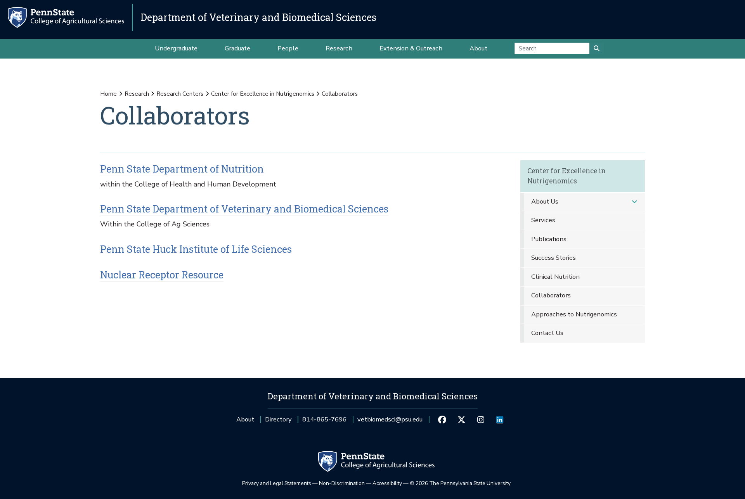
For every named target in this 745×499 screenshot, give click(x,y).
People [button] (287, 48)
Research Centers (179, 94)
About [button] (478, 48)
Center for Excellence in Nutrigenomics (262, 94)
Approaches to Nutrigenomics (574, 314)
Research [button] (339, 48)
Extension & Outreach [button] (410, 48)
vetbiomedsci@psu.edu (390, 422)
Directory (278, 419)
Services (543, 220)
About (245, 419)
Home (108, 94)
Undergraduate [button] (176, 48)
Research (137, 94)
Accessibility (387, 483)
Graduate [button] (237, 48)
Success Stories (553, 257)
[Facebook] (442, 419)
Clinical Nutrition (555, 276)
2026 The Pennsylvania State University (460, 483)
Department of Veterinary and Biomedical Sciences (258, 17)
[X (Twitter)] (461, 419)
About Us (544, 201)
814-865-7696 (324, 422)
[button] (634, 202)
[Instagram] (480, 419)
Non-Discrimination (342, 483)
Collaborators (551, 295)
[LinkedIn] (499, 419)
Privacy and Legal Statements (276, 483)
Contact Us (547, 332)
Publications (549, 239)
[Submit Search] (596, 48)
